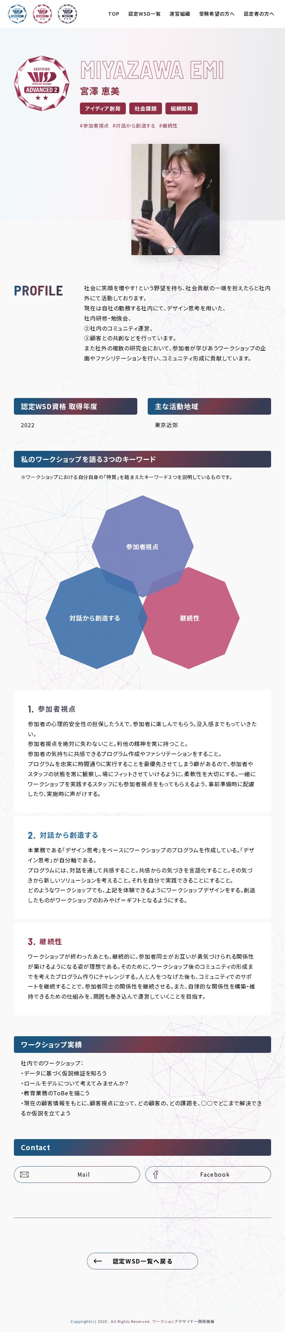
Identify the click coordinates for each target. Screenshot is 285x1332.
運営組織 (180, 13)
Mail (84, 1174)
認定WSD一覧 (144, 13)
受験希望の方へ (217, 13)
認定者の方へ (259, 13)
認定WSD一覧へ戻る (143, 1261)
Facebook (215, 1174)
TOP (114, 13)
